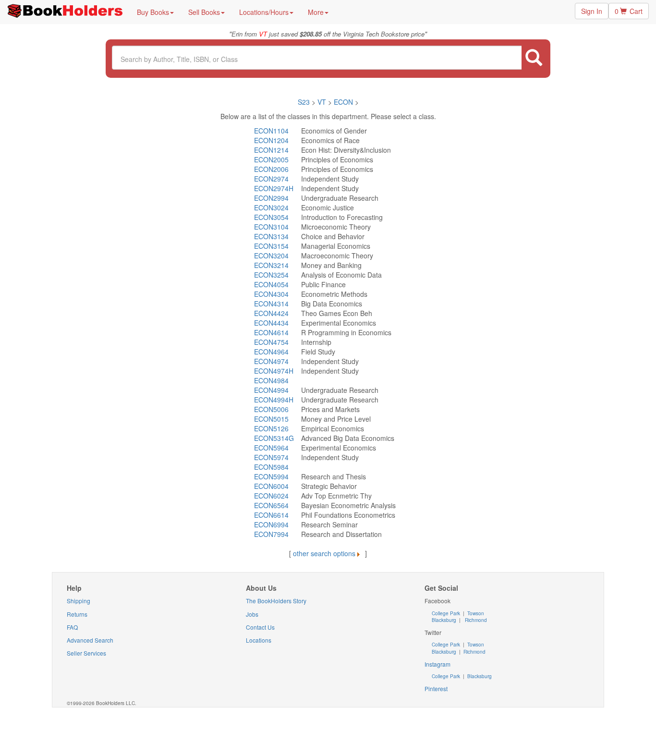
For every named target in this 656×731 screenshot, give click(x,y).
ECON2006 (271, 169)
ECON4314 (271, 303)
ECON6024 (271, 495)
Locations (258, 640)
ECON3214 (271, 265)
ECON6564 (271, 505)
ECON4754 (271, 342)
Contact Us (260, 627)
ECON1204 (271, 140)
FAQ (72, 627)
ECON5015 (271, 419)
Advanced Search (90, 640)
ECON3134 (271, 236)
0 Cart (629, 11)
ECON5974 (271, 457)
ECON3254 (271, 275)
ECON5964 (271, 447)
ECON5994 (271, 476)
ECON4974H (273, 371)
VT (322, 102)
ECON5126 (271, 428)
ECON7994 (271, 534)
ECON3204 (271, 255)
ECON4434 (271, 323)
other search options (324, 553)
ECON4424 (271, 313)
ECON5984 (271, 467)
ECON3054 (271, 217)
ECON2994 (271, 198)
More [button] (316, 12)
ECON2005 (271, 159)
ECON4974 (271, 361)
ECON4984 (271, 380)
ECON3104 (271, 226)
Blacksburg (444, 620)
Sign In (591, 11)
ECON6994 (271, 524)
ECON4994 (271, 390)
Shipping (78, 601)
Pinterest (436, 688)
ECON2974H (273, 188)
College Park (447, 613)
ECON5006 (271, 409)
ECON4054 (271, 284)
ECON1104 (271, 130)
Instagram (437, 664)
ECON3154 (271, 246)
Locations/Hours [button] (264, 12)
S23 (304, 102)
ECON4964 (271, 351)
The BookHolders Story (276, 601)
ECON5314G (274, 438)
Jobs (252, 614)
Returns (77, 614)
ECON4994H (273, 399)
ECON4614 (271, 332)
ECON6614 (271, 515)
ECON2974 (271, 178)
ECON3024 (271, 207)
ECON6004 (271, 486)
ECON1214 (271, 150)
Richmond (475, 620)
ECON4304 (271, 294)
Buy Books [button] (153, 12)
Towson (475, 613)
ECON (343, 102)
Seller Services (86, 653)
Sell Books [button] (204, 12)
